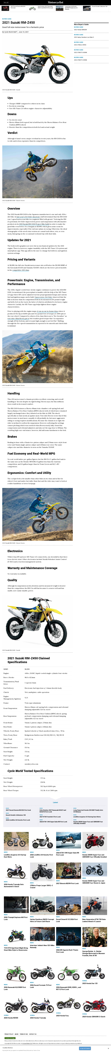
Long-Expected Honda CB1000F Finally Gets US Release (88, 811)
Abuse (16, 1034)
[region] (55, 1048)
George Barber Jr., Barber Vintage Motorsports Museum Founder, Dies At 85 (93, 953)
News (7, 808)
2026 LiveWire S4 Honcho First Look (18, 820)
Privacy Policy (9, 1034)
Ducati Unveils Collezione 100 (16, 815)
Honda (84, 981)
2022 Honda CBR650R (80, 29)
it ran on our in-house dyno (47, 311)
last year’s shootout (28, 217)
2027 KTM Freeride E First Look (50, 817)
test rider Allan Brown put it (18, 318)
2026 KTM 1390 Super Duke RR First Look (53, 822)
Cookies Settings (10, 1038)
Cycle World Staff (10, 32)
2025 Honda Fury (62, 1016)
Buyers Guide (6, 19)
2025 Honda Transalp (38, 1018)
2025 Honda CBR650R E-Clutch (93, 1017)
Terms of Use (24, 1034)
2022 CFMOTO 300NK (80, 60)
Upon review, (43, 297)
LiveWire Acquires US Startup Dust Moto (87, 817)
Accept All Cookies (85, 1048)
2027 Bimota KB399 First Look (67, 883)
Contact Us (32, 1034)
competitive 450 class (20, 270)
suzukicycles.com (31, 764)
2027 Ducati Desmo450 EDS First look (18, 810)
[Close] (108, 1048)
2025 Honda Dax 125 (89, 983)
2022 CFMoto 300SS (80, 45)
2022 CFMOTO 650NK (80, 52)
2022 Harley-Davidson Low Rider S (84, 37)
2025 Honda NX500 (11, 1018)
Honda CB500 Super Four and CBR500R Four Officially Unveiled (88, 822)
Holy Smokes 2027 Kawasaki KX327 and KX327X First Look (53, 811)
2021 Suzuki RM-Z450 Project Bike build (34, 224)
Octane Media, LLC (27, 1043)
